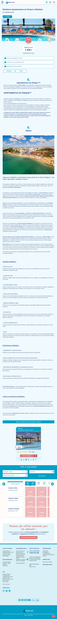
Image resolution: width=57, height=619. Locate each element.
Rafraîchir (41, 476)
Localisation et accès (9, 12)
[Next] (52, 484)
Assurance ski (5, 565)
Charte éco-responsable (20, 560)
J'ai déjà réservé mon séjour (8, 576)
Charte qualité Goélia (20, 555)
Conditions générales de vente (8, 552)
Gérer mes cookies (6, 584)
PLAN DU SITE (45, 550)
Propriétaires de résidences (21, 559)
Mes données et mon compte (8, 579)
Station (21, 71)
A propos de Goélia (19, 552)
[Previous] (4, 484)
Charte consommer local (20, 554)
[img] (4, 591)
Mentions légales (6, 555)
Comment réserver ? (6, 550)
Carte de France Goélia (20, 550)
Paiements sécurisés (6, 553)
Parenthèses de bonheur (20, 553)
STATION (7, 16)
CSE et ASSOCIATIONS (20, 563)
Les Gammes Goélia (6, 554)
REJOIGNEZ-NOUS (47, 564)
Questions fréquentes (6, 574)
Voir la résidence (26, 455)
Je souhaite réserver (6, 575)
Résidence (9, 71)
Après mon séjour (6, 580)
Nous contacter (5, 581)
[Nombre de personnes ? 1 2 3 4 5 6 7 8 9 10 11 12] (15, 475)
